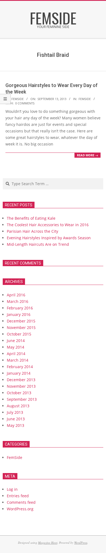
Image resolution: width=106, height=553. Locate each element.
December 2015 (21, 321)
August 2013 (18, 405)
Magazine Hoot (47, 542)
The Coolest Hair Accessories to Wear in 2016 (48, 224)
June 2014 (16, 340)
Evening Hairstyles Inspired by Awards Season (49, 237)
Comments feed (21, 502)
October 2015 (19, 334)
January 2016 (18, 314)
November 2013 (21, 386)
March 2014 (17, 360)
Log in (12, 489)
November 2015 (21, 327)
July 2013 (15, 412)
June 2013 (16, 418)
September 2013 (22, 399)
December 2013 (21, 379)
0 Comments (25, 103)
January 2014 (18, 373)
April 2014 (16, 353)
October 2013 (19, 392)
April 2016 (16, 294)
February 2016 (20, 307)
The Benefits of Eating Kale (31, 218)
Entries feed (18, 495)
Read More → (87, 155)
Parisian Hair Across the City (32, 231)
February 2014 (20, 366)
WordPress (80, 542)
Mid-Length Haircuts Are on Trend (38, 244)
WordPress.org (20, 508)
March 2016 (17, 301)
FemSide (85, 99)
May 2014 (15, 347)
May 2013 (15, 425)
